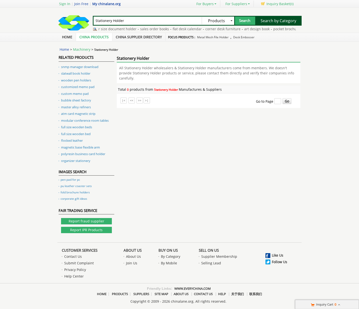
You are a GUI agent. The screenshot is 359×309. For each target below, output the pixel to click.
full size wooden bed (76, 134)
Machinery (81, 49)
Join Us (131, 263)
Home (67, 37)
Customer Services (79, 250)
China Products (94, 37)
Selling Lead (211, 263)
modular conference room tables (85, 120)
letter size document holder (111, 29)
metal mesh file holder (213, 37)
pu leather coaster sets (76, 186)
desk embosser (243, 37)
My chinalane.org (106, 3)
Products (120, 294)
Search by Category (278, 20)
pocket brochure (283, 29)
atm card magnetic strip (78, 113)
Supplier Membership (219, 256)
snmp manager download (79, 67)
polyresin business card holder (83, 154)
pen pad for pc (70, 180)
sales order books (151, 29)
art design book (254, 29)
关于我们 (237, 294)
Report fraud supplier (86, 221)
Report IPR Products (86, 230)
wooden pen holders (76, 80)
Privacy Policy (75, 269)
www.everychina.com (192, 288)
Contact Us (73, 256)
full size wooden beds (76, 127)
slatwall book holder (75, 73)
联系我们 (255, 294)
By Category (170, 256)
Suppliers (141, 294)
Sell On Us (209, 250)
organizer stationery (75, 161)
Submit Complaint (79, 263)
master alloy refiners (76, 107)
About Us (133, 250)
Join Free (81, 3)
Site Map (161, 294)
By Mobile (169, 263)
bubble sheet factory (76, 100)
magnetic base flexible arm (80, 147)
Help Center (74, 276)
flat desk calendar (184, 29)
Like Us (277, 255)
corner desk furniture (220, 29)
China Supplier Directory (139, 37)
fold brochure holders (75, 192)
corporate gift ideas (74, 199)
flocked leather (72, 140)
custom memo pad (75, 93)
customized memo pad (78, 87)
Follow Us (279, 261)
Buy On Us (168, 250)
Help (222, 294)
